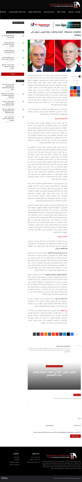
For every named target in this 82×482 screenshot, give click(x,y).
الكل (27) (13, 74)
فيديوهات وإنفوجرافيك (14, 462)
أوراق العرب (16, 459)
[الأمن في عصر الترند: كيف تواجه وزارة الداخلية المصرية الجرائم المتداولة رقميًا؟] (19, 87)
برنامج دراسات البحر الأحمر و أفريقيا (54, 366)
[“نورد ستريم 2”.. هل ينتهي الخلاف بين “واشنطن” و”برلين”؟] (19, 67)
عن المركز (71, 12)
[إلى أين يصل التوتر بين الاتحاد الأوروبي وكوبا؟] (19, 53)
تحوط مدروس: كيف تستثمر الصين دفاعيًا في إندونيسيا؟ (8, 118)
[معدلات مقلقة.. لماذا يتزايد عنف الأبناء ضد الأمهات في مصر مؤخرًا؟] (19, 96)
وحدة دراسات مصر (49, 12)
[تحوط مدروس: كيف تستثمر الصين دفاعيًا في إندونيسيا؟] (19, 119)
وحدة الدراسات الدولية (35, 12)
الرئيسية (77, 12)
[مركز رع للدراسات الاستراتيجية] (65, 5)
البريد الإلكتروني (77, 425)
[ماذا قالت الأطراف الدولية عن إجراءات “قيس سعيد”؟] (19, 60)
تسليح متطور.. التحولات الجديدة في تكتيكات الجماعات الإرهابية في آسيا (8, 103)
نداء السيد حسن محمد (63, 346)
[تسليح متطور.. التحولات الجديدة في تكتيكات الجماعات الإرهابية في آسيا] (19, 104)
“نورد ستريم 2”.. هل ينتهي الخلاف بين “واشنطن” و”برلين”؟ (8, 66)
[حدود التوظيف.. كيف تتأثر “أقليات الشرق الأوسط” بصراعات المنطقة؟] (19, 111)
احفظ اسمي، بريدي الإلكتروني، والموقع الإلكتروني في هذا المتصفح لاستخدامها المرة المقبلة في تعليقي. (56, 432)
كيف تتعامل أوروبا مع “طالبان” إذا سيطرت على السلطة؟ (8, 44)
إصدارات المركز (61, 12)
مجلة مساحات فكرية (14, 464)
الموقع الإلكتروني (49, 425)
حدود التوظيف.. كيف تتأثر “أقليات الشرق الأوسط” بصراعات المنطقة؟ (8, 111)
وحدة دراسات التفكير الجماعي (17, 12)
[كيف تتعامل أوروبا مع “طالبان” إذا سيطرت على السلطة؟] (19, 45)
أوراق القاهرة (16, 457)
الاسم (79, 418)
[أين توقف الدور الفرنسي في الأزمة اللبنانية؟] (19, 38)
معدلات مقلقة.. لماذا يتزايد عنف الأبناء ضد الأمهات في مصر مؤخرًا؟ (7, 95)
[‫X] (62, 472)
